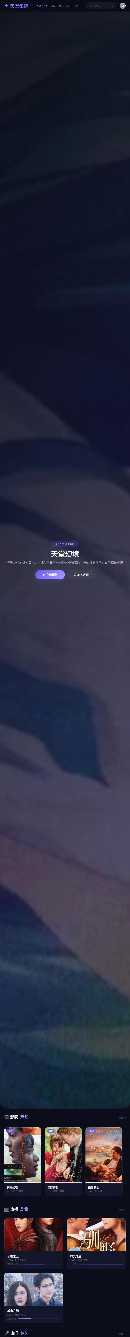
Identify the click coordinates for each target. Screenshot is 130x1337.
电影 (46, 5)
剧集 (53, 5)
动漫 (68, 5)
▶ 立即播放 (50, 575)
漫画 (76, 5)
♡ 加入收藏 (81, 575)
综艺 (61, 5)
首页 (39, 5)
